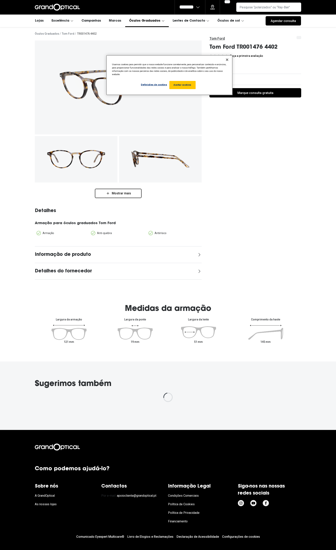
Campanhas (91, 20)
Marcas (115, 20)
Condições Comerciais (183, 495)
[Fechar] (227, 59)
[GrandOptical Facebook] (266, 503)
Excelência (60, 20)
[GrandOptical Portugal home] (64, 447)
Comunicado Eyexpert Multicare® (100, 537)
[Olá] (190, 7)
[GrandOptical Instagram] (241, 503)
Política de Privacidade (184, 513)
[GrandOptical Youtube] (253, 503)
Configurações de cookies (241, 537)
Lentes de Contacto (189, 20)
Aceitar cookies (182, 84)
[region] (169, 75)
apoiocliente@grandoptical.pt (136, 495)
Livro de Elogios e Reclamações (150, 537)
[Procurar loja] (212, 7)
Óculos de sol (228, 20)
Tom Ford (68, 33)
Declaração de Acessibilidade (198, 537)
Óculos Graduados (144, 20)
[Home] (57, 7)
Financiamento (178, 521)
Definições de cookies (154, 84)
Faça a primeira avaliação (246, 55)
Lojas (39, 20)
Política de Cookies (181, 504)
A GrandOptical (45, 495)
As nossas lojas (46, 504)
